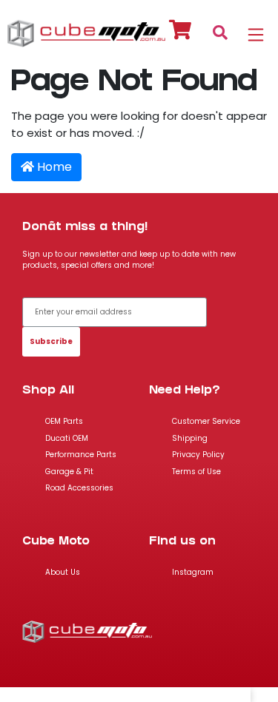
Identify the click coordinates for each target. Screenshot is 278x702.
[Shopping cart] (181, 32)
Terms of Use (196, 471)
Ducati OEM (66, 438)
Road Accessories (79, 487)
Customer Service (206, 421)
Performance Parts (80, 454)
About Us (62, 572)
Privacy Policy (198, 454)
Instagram (193, 572)
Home (53, 166)
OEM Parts (64, 421)
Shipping (190, 438)
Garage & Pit (69, 471)
